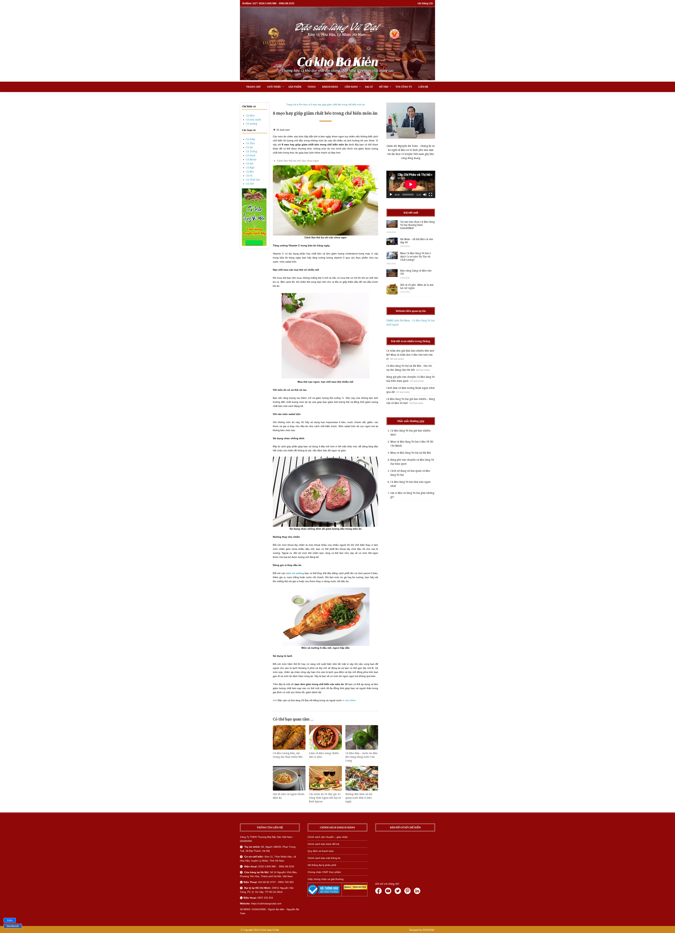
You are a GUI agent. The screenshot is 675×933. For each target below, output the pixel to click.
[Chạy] (391, 194)
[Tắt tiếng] (425, 194)
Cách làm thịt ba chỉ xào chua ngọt (298, 160)
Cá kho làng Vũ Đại (269, 930)
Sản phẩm (294, 86)
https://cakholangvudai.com (266, 903)
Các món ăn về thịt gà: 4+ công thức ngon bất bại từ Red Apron (325, 798)
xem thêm (350, 700)
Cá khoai (251, 159)
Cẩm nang (351, 86)
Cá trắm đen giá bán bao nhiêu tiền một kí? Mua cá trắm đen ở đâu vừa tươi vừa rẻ (410, 354)
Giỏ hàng (423, 3)
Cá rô (249, 175)
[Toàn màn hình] (430, 194)
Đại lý (369, 86)
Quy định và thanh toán (321, 851)
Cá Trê (250, 183)
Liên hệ (423, 86)
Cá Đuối (250, 155)
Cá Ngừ (250, 167)
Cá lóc (249, 147)
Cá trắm (250, 139)
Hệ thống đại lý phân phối (322, 865)
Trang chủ (253, 86)
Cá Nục (250, 171)
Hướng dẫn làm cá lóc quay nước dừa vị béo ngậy (358, 798)
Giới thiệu (274, 86)
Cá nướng (251, 123)
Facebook (13, 926)
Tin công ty (404, 86)
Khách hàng (330, 86)
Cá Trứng (251, 151)
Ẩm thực (303, 104)
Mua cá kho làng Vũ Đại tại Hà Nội (410, 452)
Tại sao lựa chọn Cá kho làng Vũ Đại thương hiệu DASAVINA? (417, 225)
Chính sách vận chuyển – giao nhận (328, 837)
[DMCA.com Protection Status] (355, 888)
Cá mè (249, 163)
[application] (410, 184)
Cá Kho (250, 115)
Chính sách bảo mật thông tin (324, 858)
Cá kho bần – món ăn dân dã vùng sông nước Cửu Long (361, 757)
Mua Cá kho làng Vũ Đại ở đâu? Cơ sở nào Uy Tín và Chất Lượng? (415, 256)
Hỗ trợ (383, 86)
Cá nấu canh (253, 119)
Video (312, 86)
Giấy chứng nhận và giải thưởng (325, 879)
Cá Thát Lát (253, 179)
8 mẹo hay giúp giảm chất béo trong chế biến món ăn (338, 104)
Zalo (9, 920)
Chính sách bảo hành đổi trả (323, 844)
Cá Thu (250, 143)
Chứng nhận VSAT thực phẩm (324, 872)
